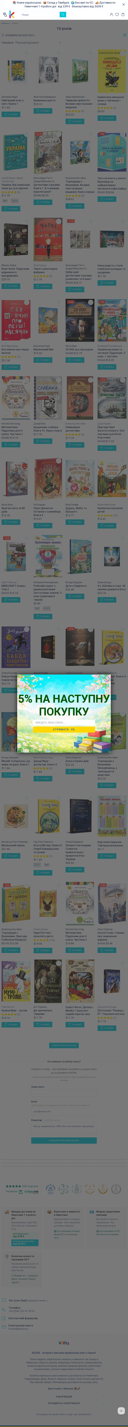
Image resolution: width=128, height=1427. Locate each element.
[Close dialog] (106, 679)
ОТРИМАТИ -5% (64, 729)
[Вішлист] (117, 14)
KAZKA (12, 14)
